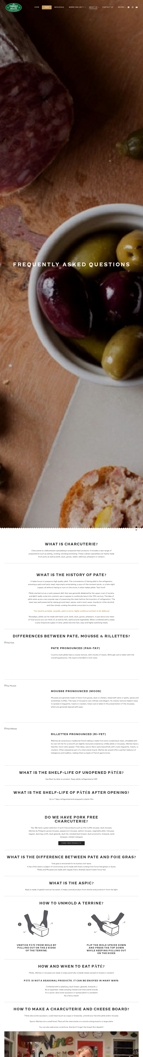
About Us (93, 7)
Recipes (121, 7)
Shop (47, 7)
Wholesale (59, 7)
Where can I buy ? (76, 7)
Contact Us (107, 7)
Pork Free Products (71, 843)
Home (37, 7)
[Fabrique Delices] (14, 7)
